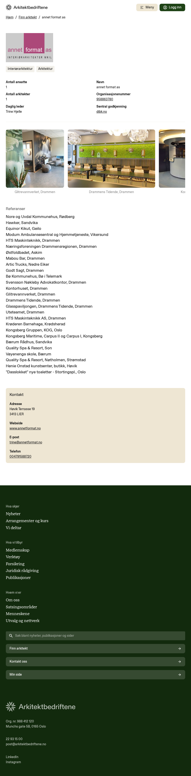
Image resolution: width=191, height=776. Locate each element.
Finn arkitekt (28, 17)
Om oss (13, 600)
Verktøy (13, 557)
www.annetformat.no (25, 428)
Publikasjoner (18, 577)
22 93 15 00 (14, 739)
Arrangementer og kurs (27, 520)
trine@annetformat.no (26, 442)
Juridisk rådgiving (22, 570)
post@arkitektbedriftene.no (26, 744)
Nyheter (13, 513)
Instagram (13, 762)
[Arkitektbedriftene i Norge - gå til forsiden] (27, 7)
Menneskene (18, 613)
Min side (16, 675)
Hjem (10, 17)
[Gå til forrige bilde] (12, 162)
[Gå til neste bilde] (178, 162)
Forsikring (15, 564)
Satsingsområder (21, 607)
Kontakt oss (18, 662)
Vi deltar (13, 527)
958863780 (104, 99)
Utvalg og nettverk (22, 620)
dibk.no (101, 112)
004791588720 (20, 457)
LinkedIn (12, 757)
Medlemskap (17, 550)
